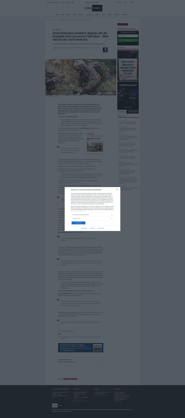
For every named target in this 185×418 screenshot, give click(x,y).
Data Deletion (84, 228)
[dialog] (92, 209)
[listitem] (92, 214)
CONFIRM (78, 222)
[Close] (117, 190)
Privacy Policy (101, 228)
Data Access (92, 228)
